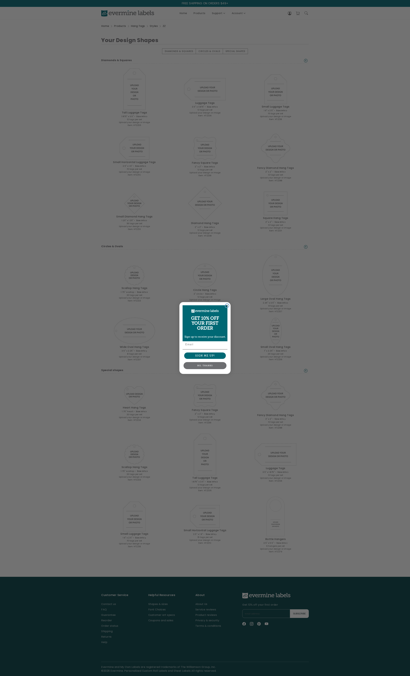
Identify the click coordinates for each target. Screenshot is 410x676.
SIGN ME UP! (205, 355)
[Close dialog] (227, 306)
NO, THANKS (205, 365)
